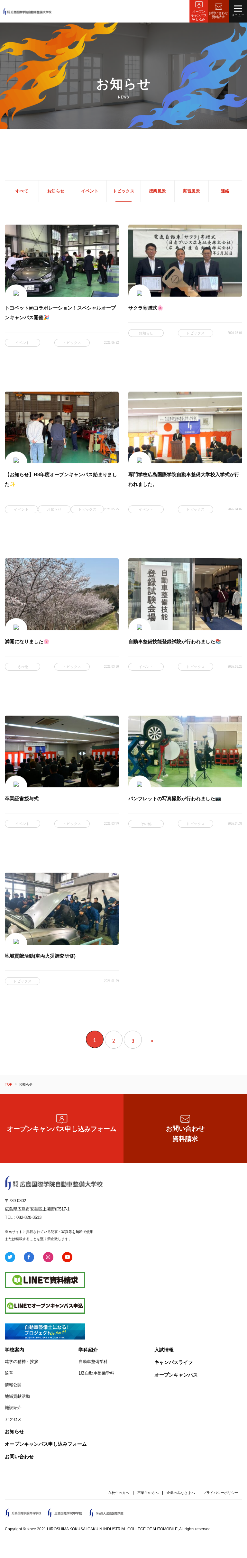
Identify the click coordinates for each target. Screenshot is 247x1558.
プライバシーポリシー (220, 1493)
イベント (89, 191)
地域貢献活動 (17, 1396)
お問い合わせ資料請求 (185, 1133)
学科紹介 (88, 1349)
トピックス (124, 191)
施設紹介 (13, 1407)
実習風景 (191, 191)
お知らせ (56, 191)
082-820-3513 (28, 1217)
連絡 (225, 191)
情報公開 (13, 1384)
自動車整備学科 (93, 1361)
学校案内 (14, 1349)
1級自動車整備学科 (96, 1373)
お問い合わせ (19, 1456)
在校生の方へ (118, 1493)
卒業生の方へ (148, 1493)
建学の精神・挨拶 (21, 1361)
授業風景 (157, 191)
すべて (22, 191)
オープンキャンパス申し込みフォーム (61, 1128)
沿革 (9, 1373)
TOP (8, 1084)
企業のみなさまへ (181, 1493)
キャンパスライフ (173, 1362)
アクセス (13, 1419)
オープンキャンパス (176, 1374)
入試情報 (164, 1349)
